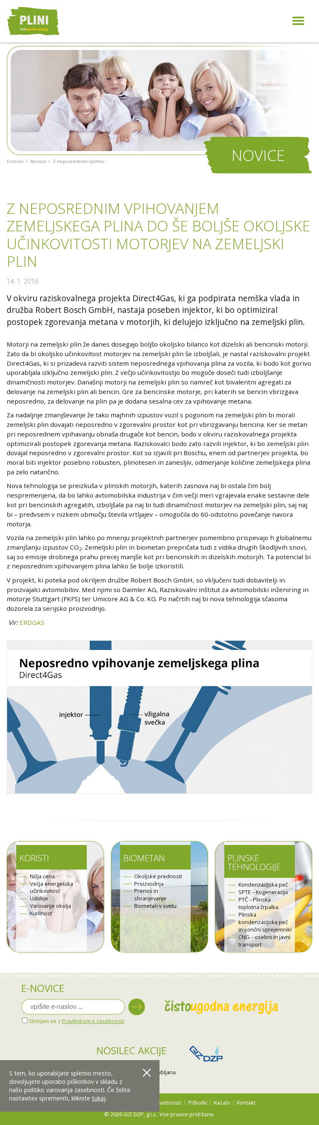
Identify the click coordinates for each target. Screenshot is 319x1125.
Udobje (39, 898)
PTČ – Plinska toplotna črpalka (258, 903)
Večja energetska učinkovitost (51, 887)
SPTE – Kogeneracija (263, 892)
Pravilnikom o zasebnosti (93, 1021)
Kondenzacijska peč (263, 884)
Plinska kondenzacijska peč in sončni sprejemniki (265, 922)
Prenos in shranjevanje (150, 894)
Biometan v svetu (155, 905)
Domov (15, 161)
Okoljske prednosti (158, 876)
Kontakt (246, 1102)
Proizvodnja (149, 883)
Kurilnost (41, 913)
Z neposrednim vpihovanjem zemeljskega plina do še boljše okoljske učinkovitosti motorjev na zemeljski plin (80, 161)
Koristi (34, 858)
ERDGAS (32, 622)
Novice (38, 161)
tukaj (99, 1098)
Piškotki (197, 1102)
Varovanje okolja (50, 905)
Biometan (144, 858)
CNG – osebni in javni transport (264, 941)
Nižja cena (42, 876)
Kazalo (222, 1102)
